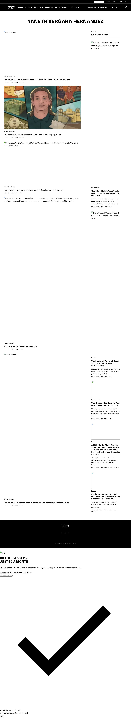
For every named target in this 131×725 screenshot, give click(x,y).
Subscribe (92, 7)
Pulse (30, 7)
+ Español (123, 1)
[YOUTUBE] (71, 532)
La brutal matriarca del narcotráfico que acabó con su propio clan (32, 135)
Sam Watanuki (98, 510)
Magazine (22, 7)
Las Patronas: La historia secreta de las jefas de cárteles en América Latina (37, 79)
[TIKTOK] (67, 532)
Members (75, 7)
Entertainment (95, 187)
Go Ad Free (99, 1)
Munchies (49, 7)
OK (2, 716)
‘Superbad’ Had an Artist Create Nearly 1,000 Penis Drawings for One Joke (105, 193)
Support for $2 (5, 572)
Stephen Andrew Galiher (111, 467)
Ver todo (93, 32)
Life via (93, 491)
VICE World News (9, 76)
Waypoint (65, 7)
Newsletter (103, 7)
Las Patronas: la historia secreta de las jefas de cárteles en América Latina (36, 503)
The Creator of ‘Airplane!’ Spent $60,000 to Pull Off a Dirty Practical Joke (105, 363)
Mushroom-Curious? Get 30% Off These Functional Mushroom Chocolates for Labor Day (105, 496)
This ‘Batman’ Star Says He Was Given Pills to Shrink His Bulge (105, 404)
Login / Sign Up (111, 1)
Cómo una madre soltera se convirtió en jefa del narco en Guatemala (34, 190)
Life (35, 7)
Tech (41, 7)
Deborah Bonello (19, 82)
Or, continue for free (6, 575)
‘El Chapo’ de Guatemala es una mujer (20, 346)
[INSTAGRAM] (63, 532)
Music (57, 7)
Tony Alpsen (107, 206)
